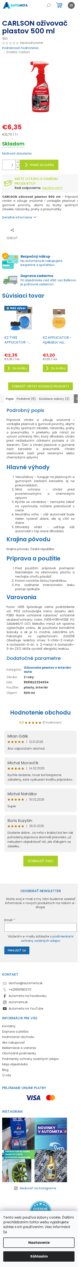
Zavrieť (44, 230)
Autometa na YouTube (26, 1008)
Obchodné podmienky (19, 1053)
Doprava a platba (15, 1031)
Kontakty (9, 1026)
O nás (6, 1075)
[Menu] (71, 5)
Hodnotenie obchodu (40, 712)
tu (5, 1231)
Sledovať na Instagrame (38, 1188)
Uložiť (31, 230)
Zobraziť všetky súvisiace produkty (40, 386)
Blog (5, 1070)
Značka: (18, 52)
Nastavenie (39, 1242)
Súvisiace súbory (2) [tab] (54, 399)
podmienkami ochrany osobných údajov (47, 938)
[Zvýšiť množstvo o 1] (17, 162)
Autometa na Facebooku (27, 996)
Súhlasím (39, 1256)
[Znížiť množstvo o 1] (17, 167)
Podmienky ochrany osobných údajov (30, 1059)
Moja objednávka (15, 1064)
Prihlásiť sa (17, 950)
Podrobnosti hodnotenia (20, 48)
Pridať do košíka (42, 165)
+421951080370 (20, 989)
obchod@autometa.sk (26, 983)
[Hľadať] (48, 5)
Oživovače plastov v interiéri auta (47, 669)
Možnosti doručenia (17, 154)
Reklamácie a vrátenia (19, 1048)
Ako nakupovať (13, 1042)
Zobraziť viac (40, 861)
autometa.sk (18, 1002)
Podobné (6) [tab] (26, 399)
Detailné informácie (17, 217)
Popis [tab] (10, 399)
